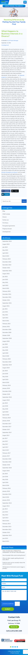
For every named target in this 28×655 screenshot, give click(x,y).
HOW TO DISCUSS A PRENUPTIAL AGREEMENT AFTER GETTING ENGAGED (14, 551)
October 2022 (6, 267)
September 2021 (7, 303)
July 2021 (5, 309)
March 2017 (6, 450)
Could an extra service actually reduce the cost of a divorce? (14, 563)
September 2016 (7, 467)
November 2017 (7, 426)
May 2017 (5, 444)
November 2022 (7, 264)
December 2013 (7, 526)
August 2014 (6, 506)
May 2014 (5, 514)
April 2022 (5, 285)
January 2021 (6, 326)
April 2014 (5, 517)
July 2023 (5, 247)
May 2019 (5, 376)
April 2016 (5, 482)
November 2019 (7, 362)
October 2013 (6, 532)
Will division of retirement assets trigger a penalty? (14, 567)
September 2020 (7, 338)
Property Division (7, 228)
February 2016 (7, 488)
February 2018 (7, 417)
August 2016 (6, 470)
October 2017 (6, 429)
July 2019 (5, 370)
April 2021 (5, 317)
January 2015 (6, 500)
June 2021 (5, 312)
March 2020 (6, 356)
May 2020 (5, 350)
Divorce (5, 217)
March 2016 (6, 485)
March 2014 (6, 520)
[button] (10, 646)
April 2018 (5, 412)
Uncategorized (5, 45)
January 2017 (6, 456)
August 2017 (6, 435)
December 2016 (7, 459)
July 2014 (5, 509)
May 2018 (5, 409)
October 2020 (6, 335)
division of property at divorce (9, 172)
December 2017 (7, 423)
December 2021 (7, 294)
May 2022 (5, 282)
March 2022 (6, 288)
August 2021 (6, 306)
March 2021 (6, 320)
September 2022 (7, 270)
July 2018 (5, 403)
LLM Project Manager (13, 40)
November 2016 (7, 462)
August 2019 (6, 367)
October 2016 (6, 464)
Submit (7, 609)
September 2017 (7, 432)
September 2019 (7, 364)
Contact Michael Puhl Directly (14, 6)
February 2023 (7, 259)
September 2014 (7, 503)
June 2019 (5, 373)
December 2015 (7, 494)
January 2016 (6, 491)
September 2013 (7, 535)
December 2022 (7, 262)
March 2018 (6, 414)
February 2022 (7, 291)
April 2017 (5, 447)
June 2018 (5, 406)
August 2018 (6, 400)
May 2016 (5, 479)
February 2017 (7, 453)
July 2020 (5, 344)
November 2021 (7, 297)
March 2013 (6, 541)
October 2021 (6, 300)
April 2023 (5, 253)
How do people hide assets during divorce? (14, 555)
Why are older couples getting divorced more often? (13, 558)
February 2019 (7, 385)
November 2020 (7, 332)
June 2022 (5, 279)
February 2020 (7, 359)
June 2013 (5, 538)
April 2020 (5, 353)
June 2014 (5, 512)
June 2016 (5, 476)
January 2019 (6, 388)
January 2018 (6, 420)
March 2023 (6, 256)
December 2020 (7, 329)
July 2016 (5, 473)
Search (24, 201)
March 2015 (6, 497)
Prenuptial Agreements (9, 225)
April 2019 (5, 379)
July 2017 (5, 438)
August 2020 (6, 341)
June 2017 (5, 441)
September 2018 (7, 397)
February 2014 (7, 523)
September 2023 (7, 241)
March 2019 (6, 382)
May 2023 (5, 250)
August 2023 (6, 244)
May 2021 (5, 314)
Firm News (5, 223)
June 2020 (5, 347)
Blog (4, 211)
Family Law (6, 220)
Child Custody (6, 214)
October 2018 (6, 394)
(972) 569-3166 (16, 631)
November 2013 (7, 529)
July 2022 (5, 276)
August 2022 (6, 273)
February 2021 (7, 323)
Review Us (14, 627)
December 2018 (7, 391)
